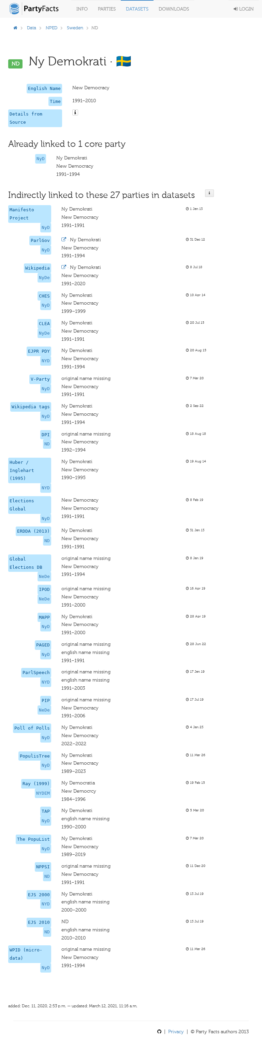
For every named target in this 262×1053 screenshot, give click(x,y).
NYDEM (43, 793)
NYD (46, 360)
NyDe (44, 277)
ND (47, 443)
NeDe (44, 576)
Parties (107, 9)
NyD (41, 158)
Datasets (137, 9)
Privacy (176, 1032)
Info (82, 9)
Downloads (174, 9)
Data (31, 27)
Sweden (75, 27)
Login (246, 9)
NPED (51, 27)
